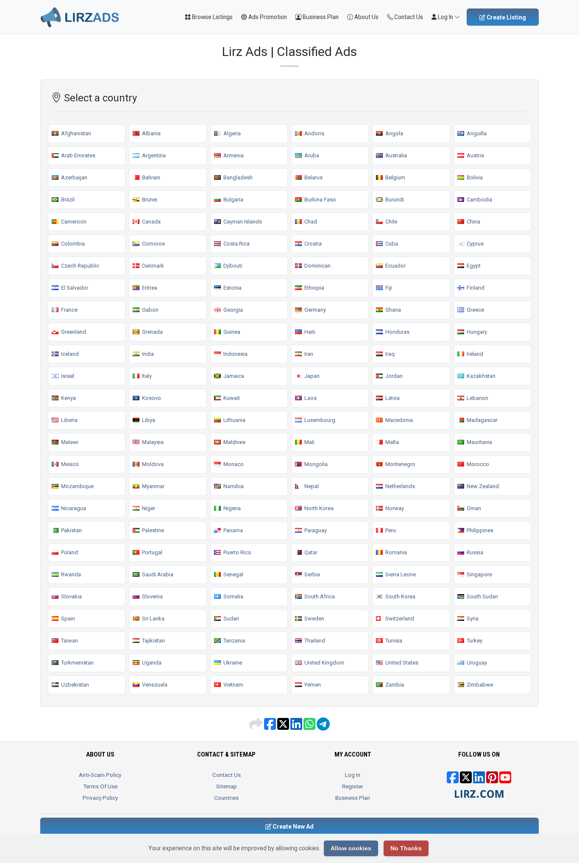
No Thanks (406, 848)
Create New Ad (292, 826)
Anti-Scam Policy (100, 774)
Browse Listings (212, 17)
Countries (226, 797)
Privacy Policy (100, 797)
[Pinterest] (492, 780)
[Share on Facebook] (270, 726)
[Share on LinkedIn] (296, 726)
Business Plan (320, 17)
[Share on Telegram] (323, 726)
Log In (352, 774)
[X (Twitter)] (466, 780)
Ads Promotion (267, 17)
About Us (366, 17)
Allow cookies (351, 848)
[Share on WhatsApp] (310, 726)
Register (352, 786)
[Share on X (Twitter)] (283, 726)
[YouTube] (505, 780)
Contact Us (408, 17)
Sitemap (226, 786)
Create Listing (505, 17)
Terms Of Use (100, 786)
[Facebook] (453, 780)
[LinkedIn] (479, 780)
